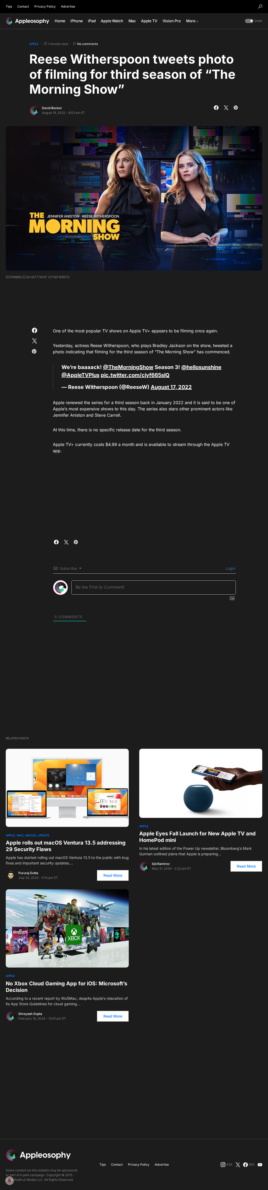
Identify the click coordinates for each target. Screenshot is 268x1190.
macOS (30, 835)
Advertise (68, 6)
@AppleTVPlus (80, 375)
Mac (20, 835)
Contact (23, 6)
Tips (9, 6)
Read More (112, 875)
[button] (260, 6)
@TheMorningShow (128, 367)
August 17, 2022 (171, 387)
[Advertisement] (134, 302)
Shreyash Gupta (30, 1014)
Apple (33, 44)
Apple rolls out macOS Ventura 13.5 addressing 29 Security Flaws (66, 846)
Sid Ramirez (161, 864)
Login (230, 568)
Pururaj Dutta (28, 873)
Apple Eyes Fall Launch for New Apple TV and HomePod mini (197, 836)
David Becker (52, 108)
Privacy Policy (45, 6)
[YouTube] (260, 1164)
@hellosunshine (201, 367)
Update (43, 835)
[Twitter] (238, 1164)
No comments (87, 44)
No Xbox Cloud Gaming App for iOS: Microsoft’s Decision (66, 986)
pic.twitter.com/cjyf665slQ (135, 375)
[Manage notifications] (9, 1180)
